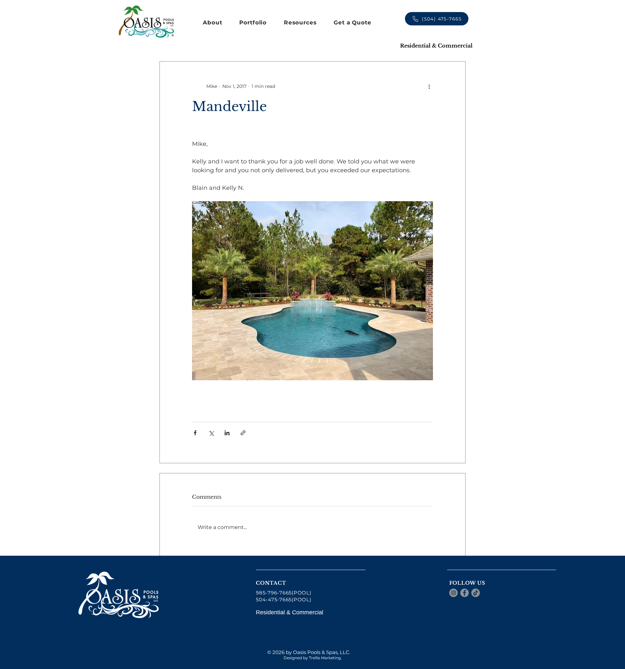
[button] (212, 22)
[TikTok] (475, 593)
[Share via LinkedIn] (227, 433)
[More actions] (429, 86)
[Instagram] (453, 593)
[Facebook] (464, 593)
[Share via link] (243, 433)
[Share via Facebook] (195, 433)
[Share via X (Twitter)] (211, 433)
